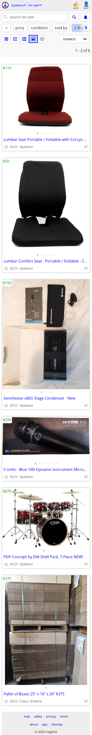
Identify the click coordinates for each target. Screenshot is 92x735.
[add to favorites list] (6, 147)
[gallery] (33, 39)
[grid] (24, 39)
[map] (42, 39)
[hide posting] (86, 147)
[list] (6, 39)
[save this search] (85, 17)
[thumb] (15, 39)
